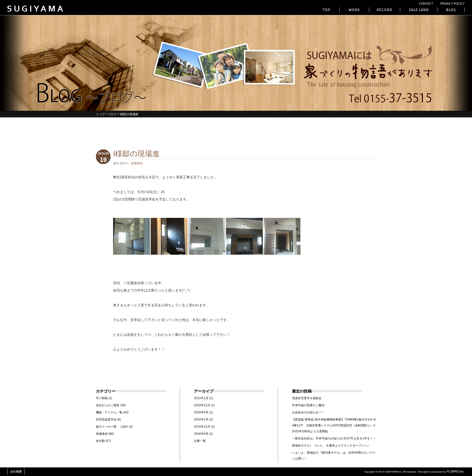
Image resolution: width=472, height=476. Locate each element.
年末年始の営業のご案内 (308, 405)
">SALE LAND (418, 9)
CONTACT (426, 3)
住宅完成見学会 (106, 419)
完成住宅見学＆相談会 (307, 398)
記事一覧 (200, 441)
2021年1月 (201, 398)
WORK (354, 9)
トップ (100, 114)
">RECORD (384, 9)
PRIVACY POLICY (452, 3)
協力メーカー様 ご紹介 (112, 426)
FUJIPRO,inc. (456, 471)
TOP (327, 9)
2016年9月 (201, 433)
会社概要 (16, 471)
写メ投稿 (102, 398)
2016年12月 (202, 426)
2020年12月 (202, 405)
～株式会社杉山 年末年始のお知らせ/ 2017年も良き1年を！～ (334, 438)
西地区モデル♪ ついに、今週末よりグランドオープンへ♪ (330, 445)
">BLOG (451, 9)
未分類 (100, 441)
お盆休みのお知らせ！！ (308, 412)
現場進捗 (137, 163)
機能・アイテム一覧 (109, 412)
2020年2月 (201, 419)
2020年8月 (201, 412)
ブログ (112, 114)
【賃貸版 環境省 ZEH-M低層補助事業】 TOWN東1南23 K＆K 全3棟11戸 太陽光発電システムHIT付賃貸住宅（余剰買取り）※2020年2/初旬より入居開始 (334, 425)
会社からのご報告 (107, 405)
